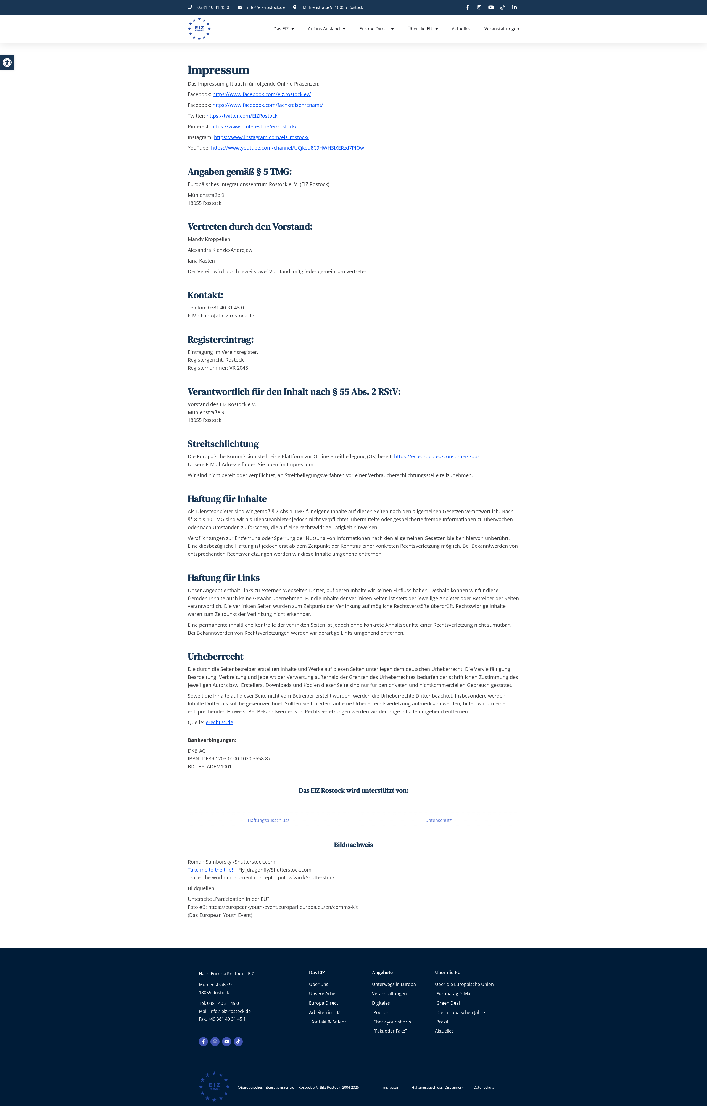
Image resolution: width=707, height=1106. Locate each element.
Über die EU (420, 29)
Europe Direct (373, 29)
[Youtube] (226, 1041)
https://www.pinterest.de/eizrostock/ (254, 126)
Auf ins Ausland (324, 29)
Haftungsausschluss (269, 820)
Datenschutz (438, 820)
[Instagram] (215, 1041)
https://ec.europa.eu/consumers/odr (436, 456)
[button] (7, 62)
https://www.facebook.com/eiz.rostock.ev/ (262, 94)
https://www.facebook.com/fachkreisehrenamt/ (268, 105)
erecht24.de (219, 722)
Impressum (391, 1087)
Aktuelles (461, 29)
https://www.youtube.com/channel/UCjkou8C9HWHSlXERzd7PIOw (287, 147)
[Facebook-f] (203, 1041)
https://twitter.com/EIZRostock (242, 115)
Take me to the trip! (210, 869)
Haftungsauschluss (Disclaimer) (437, 1087)
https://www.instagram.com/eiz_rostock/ (261, 137)
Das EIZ (281, 29)
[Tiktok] (238, 1041)
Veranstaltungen (501, 29)
